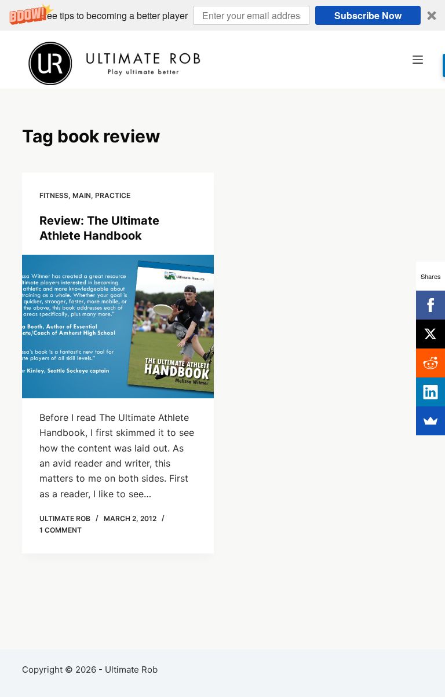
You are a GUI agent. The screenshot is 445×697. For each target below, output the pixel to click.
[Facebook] (430, 305)
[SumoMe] (430, 420)
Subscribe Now (368, 15)
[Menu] (418, 59)
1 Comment (60, 530)
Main (81, 195)
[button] (222, 15)
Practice (112, 195)
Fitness (53, 195)
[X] (430, 334)
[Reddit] (430, 362)
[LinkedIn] (430, 391)
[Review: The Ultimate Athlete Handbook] (118, 326)
